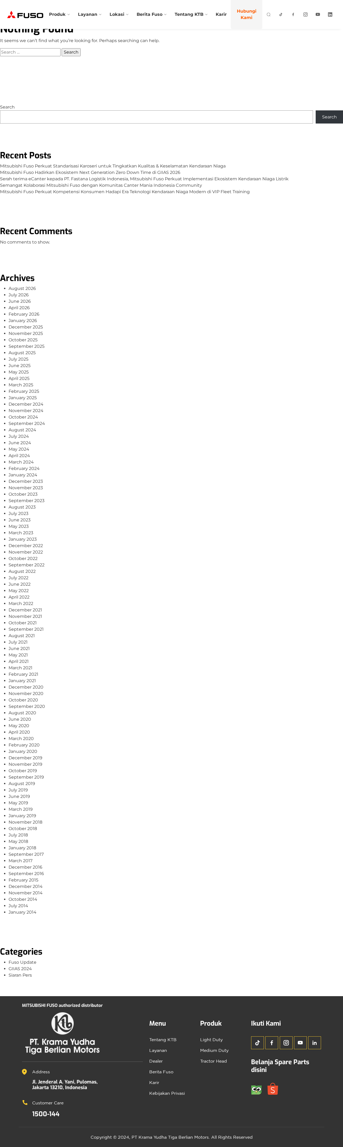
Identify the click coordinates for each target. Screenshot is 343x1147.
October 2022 (23, 558)
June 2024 (20, 442)
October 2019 (23, 770)
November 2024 (26, 410)
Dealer (156, 1061)
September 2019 (26, 777)
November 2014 (26, 892)
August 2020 (22, 712)
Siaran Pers (20, 975)
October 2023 (23, 494)
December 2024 (26, 404)
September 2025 (26, 346)
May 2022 (19, 590)
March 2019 (21, 809)
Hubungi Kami (246, 14)
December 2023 (26, 481)
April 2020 (19, 732)
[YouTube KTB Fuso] (300, 1042)
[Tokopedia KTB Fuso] (259, 1088)
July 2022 (18, 577)
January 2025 (23, 397)
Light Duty (211, 1039)
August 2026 (22, 288)
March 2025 (21, 384)
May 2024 (19, 449)
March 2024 (21, 462)
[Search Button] (268, 14)
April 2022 (19, 597)
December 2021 (25, 609)
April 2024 (19, 455)
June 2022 (20, 584)
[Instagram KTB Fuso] (305, 14)
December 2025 (26, 327)
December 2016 (25, 867)
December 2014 (26, 886)
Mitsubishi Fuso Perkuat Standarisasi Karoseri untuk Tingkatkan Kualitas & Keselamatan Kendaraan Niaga (113, 166)
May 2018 (18, 841)
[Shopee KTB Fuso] (274, 1088)
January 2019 (22, 815)
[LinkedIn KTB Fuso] (330, 14)
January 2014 (22, 912)
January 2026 (23, 320)
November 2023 (26, 487)
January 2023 (23, 539)
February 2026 (24, 314)
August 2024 (22, 429)
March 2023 (21, 532)
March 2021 (20, 667)
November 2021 (25, 616)
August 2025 (22, 352)
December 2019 (25, 757)
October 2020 (23, 700)
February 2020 (24, 745)
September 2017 (26, 854)
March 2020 (21, 738)
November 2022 (26, 552)
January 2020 (23, 751)
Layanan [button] (87, 14)
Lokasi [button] (117, 14)
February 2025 (24, 391)
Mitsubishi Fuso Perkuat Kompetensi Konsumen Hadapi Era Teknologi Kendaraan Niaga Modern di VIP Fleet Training (125, 191)
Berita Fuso (161, 1071)
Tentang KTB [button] (189, 14)
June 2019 (19, 796)
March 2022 (21, 603)
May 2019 (18, 802)
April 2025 (19, 378)
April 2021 (19, 661)
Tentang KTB (163, 1039)
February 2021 (23, 674)
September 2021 (26, 629)
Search (7, 107)
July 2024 (19, 436)
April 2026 (19, 307)
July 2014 (18, 905)
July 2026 (19, 294)
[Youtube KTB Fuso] (318, 14)
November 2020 (26, 693)
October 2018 (23, 828)
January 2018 (22, 847)
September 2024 (27, 423)
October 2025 (23, 339)
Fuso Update (22, 962)
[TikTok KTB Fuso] (281, 14)
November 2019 (25, 764)
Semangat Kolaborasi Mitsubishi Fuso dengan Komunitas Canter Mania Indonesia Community (101, 185)
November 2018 (25, 822)
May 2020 (19, 725)
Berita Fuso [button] (149, 14)
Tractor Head (213, 1061)
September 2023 (26, 500)
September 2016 (26, 873)
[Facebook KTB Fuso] (293, 14)
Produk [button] (57, 14)
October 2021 (23, 622)
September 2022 (26, 564)
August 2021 (22, 635)
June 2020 (20, 719)
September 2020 (27, 706)
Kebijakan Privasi (167, 1093)
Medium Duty (214, 1050)
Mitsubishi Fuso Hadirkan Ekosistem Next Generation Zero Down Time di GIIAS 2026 (90, 172)
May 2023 (19, 526)
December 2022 (26, 545)
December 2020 (26, 687)
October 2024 (23, 417)
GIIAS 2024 (20, 968)
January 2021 (22, 680)
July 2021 (18, 642)
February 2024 (24, 468)
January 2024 (23, 474)
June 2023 (20, 519)
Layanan (158, 1050)
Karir (221, 14)
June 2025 (20, 365)
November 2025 (26, 333)
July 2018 (18, 835)
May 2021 (18, 654)
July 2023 (18, 513)
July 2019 (18, 790)
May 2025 (19, 372)
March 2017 (20, 860)
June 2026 (20, 301)
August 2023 (22, 507)
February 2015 (23, 880)
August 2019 (22, 783)
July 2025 (18, 359)
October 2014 (23, 899)
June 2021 (19, 648)
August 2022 (22, 571)
